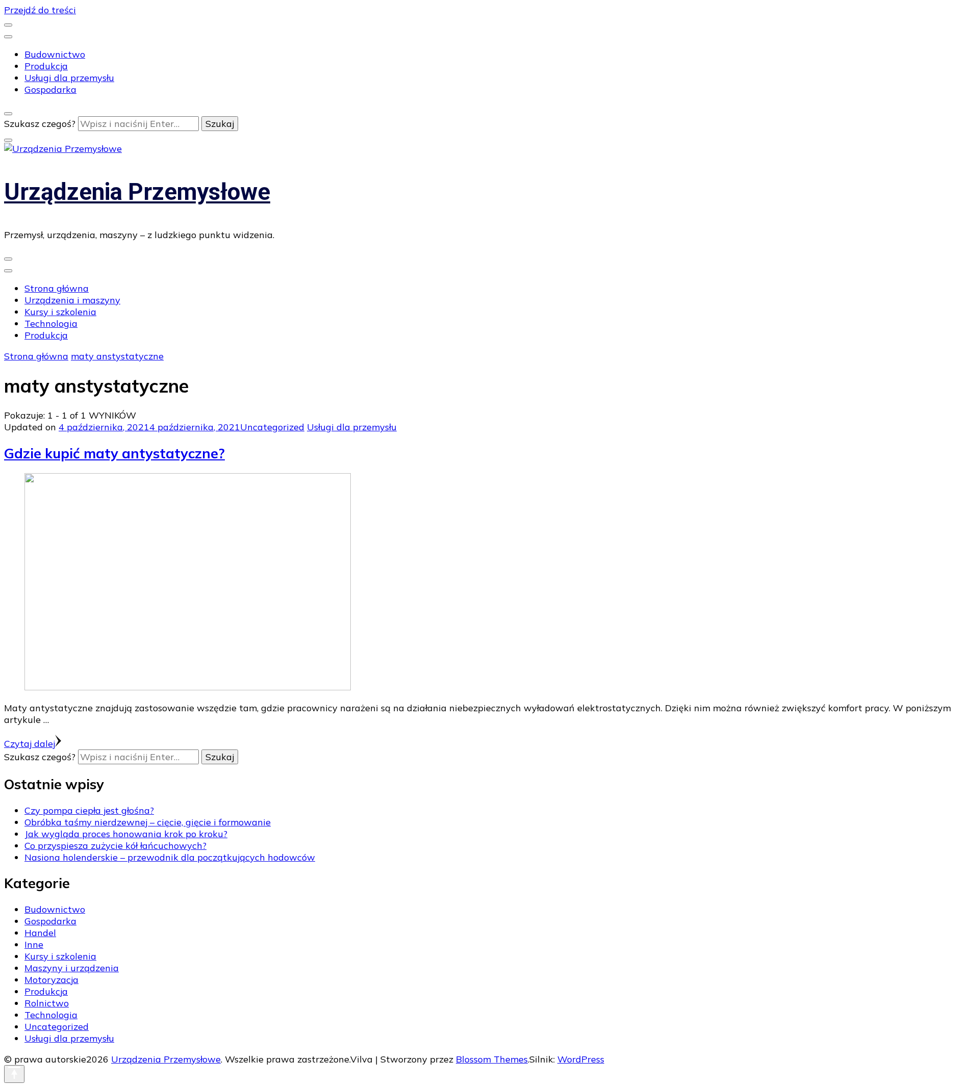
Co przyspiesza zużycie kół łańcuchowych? (115, 845)
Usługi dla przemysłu (69, 78)
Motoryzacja (51, 980)
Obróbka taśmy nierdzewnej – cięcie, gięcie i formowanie (147, 822)
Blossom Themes (492, 1059)
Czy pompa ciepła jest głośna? (89, 810)
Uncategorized (272, 427)
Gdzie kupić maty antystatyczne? (114, 453)
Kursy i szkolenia (60, 312)
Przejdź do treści (40, 10)
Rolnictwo (46, 1003)
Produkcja (46, 66)
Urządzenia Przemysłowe (137, 191)
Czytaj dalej (29, 743)
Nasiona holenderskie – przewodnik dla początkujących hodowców (169, 857)
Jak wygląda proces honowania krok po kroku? (125, 834)
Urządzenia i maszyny (72, 300)
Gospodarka (50, 89)
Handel (40, 933)
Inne (33, 944)
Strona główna (56, 288)
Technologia (51, 323)
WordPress (580, 1059)
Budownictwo (54, 54)
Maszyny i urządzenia (71, 968)
